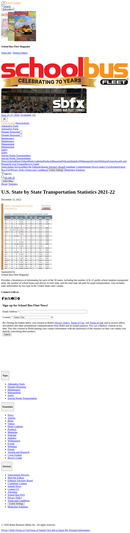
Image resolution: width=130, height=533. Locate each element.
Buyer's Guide (32, 164)
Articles (30, 2)
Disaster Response (10, 132)
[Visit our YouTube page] (12, 299)
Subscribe (6, 53)
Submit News (90, 167)
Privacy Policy (18, 170)
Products (47, 161)
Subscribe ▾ (8, 9)
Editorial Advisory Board (52, 167)
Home (4, 184)
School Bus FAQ (16, 495)
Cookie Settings (56, 170)
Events (95, 161)
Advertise (113, 167)
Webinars (103, 161)
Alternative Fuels (9, 126)
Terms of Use (22, 530)
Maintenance (7, 138)
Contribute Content (74, 167)
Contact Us (103, 167)
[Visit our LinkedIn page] (6, 299)
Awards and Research (18, 452)
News (23, 2)
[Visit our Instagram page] (15, 299)
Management (7, 144)
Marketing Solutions (75, 170)
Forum (111, 161)
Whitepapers (85, 161)
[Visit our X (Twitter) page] (9, 299)
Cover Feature (13, 2)
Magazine (57, 161)
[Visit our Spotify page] (18, 299)
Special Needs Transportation (16, 155)
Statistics (74, 161)
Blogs (18, 161)
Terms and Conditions (37, 170)
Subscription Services (12, 167)
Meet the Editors (31, 167)
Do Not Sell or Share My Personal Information (66, 530)
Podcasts (66, 161)
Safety (4, 149)
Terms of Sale (36, 530)
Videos (24, 161)
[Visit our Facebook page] (2, 299)
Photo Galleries (35, 161)
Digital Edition (20, 53)
